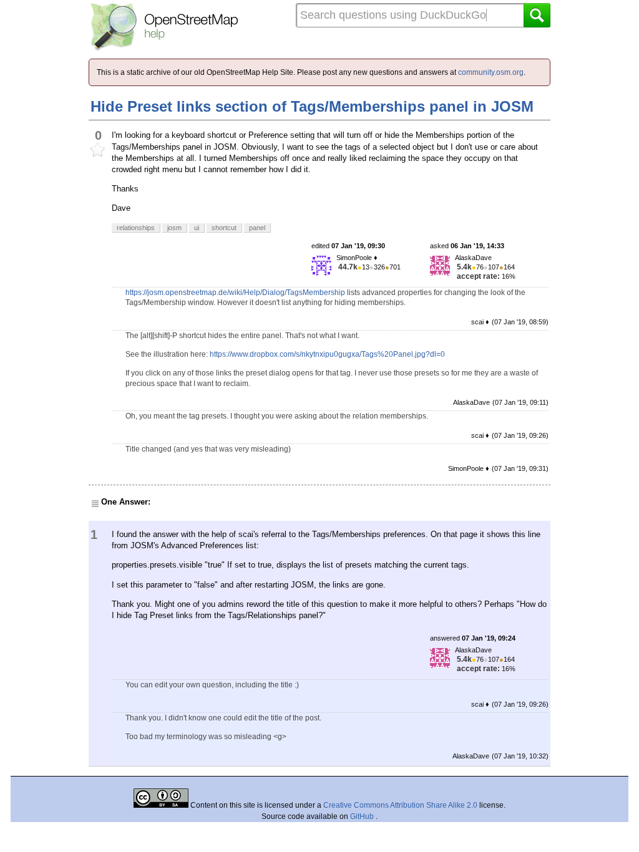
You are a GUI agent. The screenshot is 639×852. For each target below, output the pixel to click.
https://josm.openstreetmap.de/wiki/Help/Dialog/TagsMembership (235, 292)
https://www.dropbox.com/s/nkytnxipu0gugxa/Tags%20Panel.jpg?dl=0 (327, 354)
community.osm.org (491, 72)
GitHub (363, 816)
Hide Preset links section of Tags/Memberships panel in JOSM (312, 106)
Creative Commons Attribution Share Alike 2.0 (400, 805)
